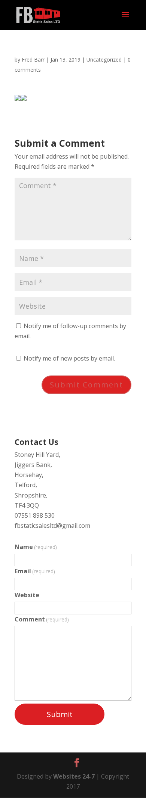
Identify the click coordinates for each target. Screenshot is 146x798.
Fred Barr (33, 59)
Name (36, 547)
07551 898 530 (35, 515)
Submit (60, 714)
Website (27, 595)
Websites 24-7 (74, 776)
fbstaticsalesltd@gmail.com (52, 525)
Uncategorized (104, 59)
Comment (42, 619)
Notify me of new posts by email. (69, 358)
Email (35, 571)
